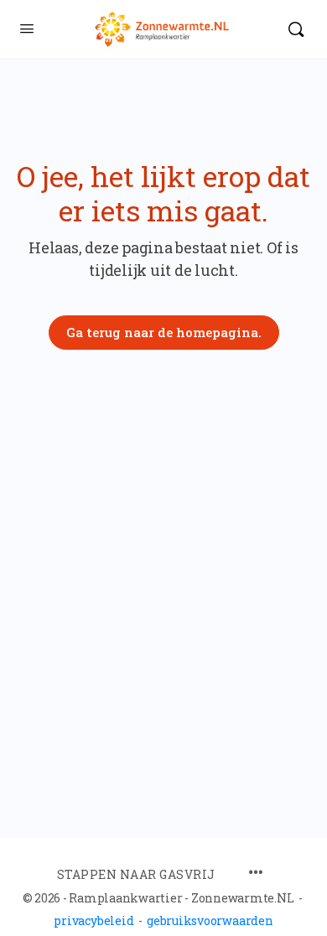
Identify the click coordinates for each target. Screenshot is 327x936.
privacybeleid (93, 920)
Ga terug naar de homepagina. (164, 332)
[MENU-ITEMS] (255, 873)
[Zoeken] (296, 29)
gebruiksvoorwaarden (209, 920)
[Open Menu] (27, 27)
